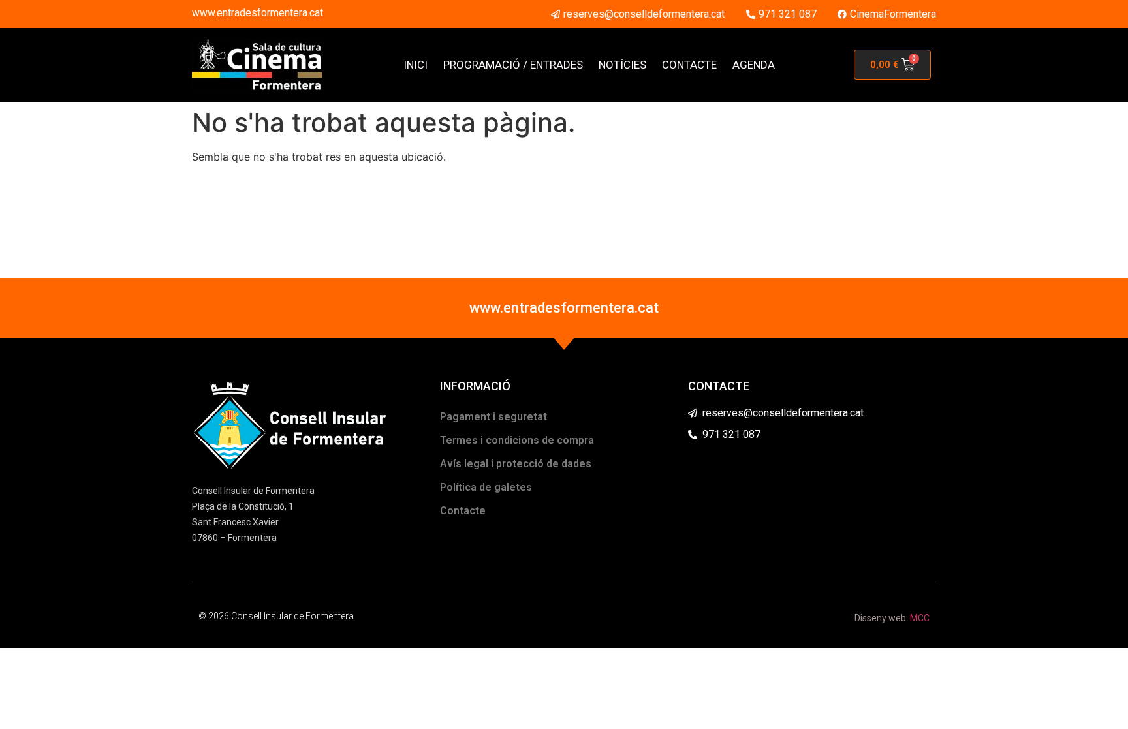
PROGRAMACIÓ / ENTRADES (513, 64)
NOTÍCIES (622, 64)
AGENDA (753, 64)
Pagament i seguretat (493, 417)
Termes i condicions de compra (517, 440)
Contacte (463, 510)
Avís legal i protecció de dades (515, 464)
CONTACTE (689, 64)
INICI (415, 64)
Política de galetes (486, 487)
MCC (920, 618)
